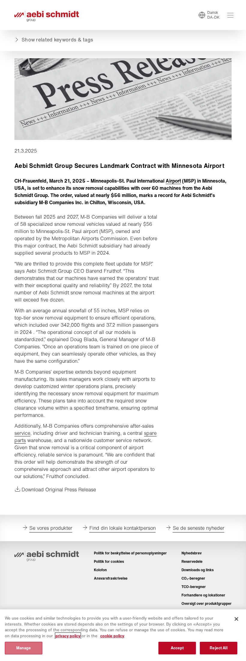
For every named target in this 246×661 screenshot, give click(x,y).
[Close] (236, 619)
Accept (177, 648)
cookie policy (112, 636)
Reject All (218, 648)
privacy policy (68, 636)
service (22, 433)
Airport (173, 180)
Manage (23, 648)
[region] (123, 635)
